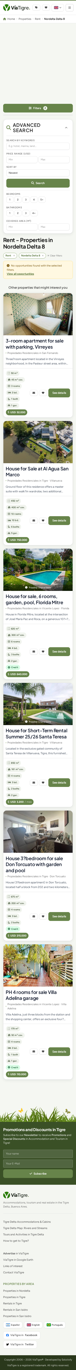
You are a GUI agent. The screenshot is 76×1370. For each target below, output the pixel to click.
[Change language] (58, 7)
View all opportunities (20, 273)
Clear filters (56, 255)
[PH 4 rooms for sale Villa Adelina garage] (38, 965)
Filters (39, 108)
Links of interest (13, 1266)
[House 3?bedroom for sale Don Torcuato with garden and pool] (38, 832)
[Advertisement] (38, 63)
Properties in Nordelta (16, 1290)
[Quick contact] (34, 393)
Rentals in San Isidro (15, 1309)
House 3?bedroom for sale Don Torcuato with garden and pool (34, 864)
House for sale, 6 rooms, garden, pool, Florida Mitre (34, 599)
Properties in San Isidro (17, 1316)
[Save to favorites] (43, 393)
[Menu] (69, 7)
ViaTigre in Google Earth (18, 1259)
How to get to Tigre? (16, 1240)
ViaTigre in (23, 1335)
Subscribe (40, 1173)
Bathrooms (14, 207)
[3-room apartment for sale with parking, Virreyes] (38, 314)
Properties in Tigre (14, 1297)
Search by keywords (20, 140)
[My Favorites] (46, 8)
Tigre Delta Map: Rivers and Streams (25, 1228)
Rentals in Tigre (12, 1303)
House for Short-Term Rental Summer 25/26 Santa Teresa (36, 733)
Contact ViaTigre (13, 1272)
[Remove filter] (14, 255)
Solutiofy (67, 1359)
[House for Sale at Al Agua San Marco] (38, 442)
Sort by (11, 166)
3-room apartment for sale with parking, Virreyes (35, 344)
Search (40, 183)
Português (57, 1324)
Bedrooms (13, 193)
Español (15, 1324)
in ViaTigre (16, 1253)
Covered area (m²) (18, 220)
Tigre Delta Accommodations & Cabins (27, 1221)
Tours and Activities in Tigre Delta (23, 1234)
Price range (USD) (18, 153)
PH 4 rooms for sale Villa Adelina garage (31, 995)
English (36, 1324)
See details (59, 392)
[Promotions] (36, 8)
